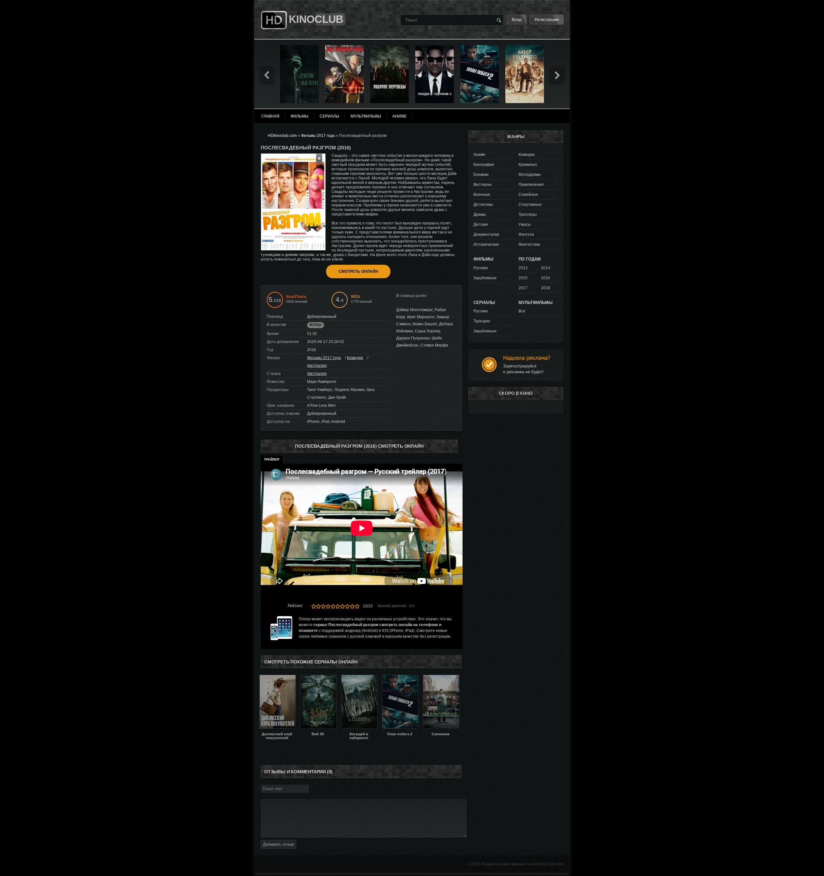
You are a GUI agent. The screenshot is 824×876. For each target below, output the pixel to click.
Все (522, 311)
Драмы (479, 214)
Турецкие (481, 321)
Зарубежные (485, 278)
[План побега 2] (479, 47)
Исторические (486, 244)
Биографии (483, 164)
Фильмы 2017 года (324, 358)
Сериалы (329, 116)
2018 (545, 288)
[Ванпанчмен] (344, 47)
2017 (523, 288)
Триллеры (528, 214)
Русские (480, 268)
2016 (545, 278)
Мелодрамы (530, 174)
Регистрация (547, 19)
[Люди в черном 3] (434, 47)
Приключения (531, 184)
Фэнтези (526, 234)
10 (357, 606)
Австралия (317, 365)
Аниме (479, 154)
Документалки (486, 234)
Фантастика (529, 244)
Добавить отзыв (278, 844)
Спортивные (530, 204)
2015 (523, 278)
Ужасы (525, 224)
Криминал (528, 164)
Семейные (528, 194)
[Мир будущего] (524, 47)
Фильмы (299, 116)
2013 (523, 268)
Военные (481, 194)
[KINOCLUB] (273, 7)
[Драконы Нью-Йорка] (299, 47)
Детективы (483, 204)
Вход (517, 19)
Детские (480, 224)
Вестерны (482, 184)
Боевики (481, 174)
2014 (545, 268)
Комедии (355, 358)
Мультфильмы (366, 116)
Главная (270, 116)
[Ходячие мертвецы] (389, 47)
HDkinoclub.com (282, 135)
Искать (499, 20)
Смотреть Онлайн (358, 271)
